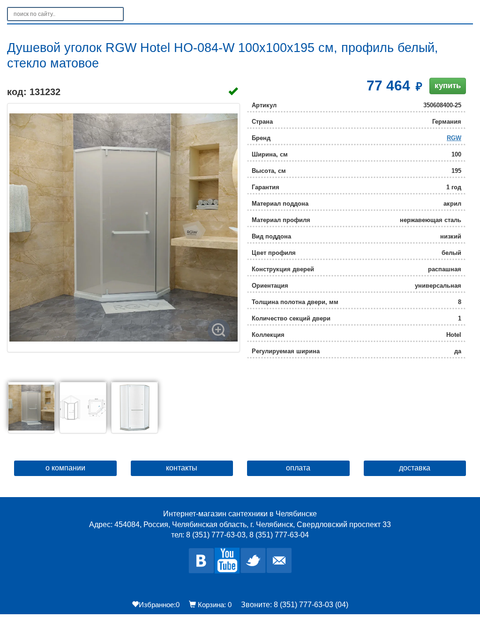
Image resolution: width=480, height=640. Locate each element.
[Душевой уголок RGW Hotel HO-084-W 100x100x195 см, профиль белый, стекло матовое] (123, 227)
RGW (454, 137)
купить (448, 85)
